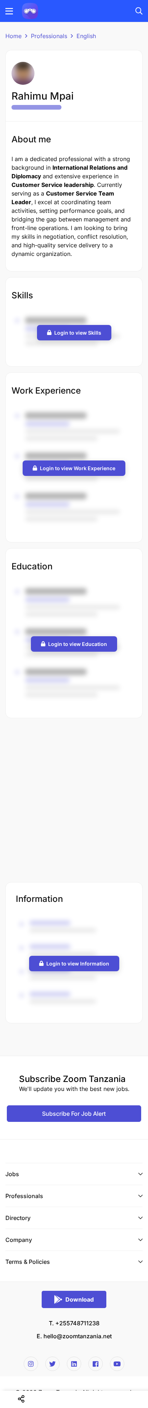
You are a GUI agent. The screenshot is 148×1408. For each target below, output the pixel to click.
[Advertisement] (74, 801)
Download (79, 1299)
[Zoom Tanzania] (30, 10)
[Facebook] (95, 1364)
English (86, 36)
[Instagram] (31, 1364)
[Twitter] (52, 1364)
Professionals (49, 36)
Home (13, 36)
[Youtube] (117, 1364)
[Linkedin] (74, 1364)
